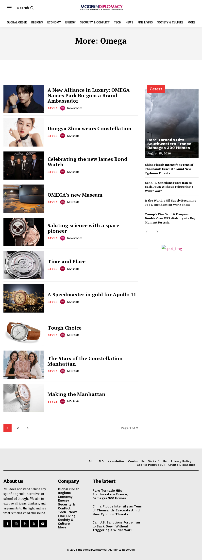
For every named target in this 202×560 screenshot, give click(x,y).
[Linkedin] (25, 523)
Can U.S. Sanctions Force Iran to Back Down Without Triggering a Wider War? (169, 187)
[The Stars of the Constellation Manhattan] (23, 365)
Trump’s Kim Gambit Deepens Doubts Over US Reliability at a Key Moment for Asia (170, 218)
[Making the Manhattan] (23, 398)
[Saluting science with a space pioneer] (23, 232)
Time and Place (66, 261)
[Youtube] (43, 523)
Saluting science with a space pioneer (83, 228)
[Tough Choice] (23, 331)
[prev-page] (148, 232)
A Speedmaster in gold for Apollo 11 (92, 294)
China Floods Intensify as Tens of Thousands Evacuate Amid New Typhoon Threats (169, 169)
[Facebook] (7, 523)
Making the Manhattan (76, 394)
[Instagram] (16, 523)
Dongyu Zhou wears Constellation (90, 128)
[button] (26, 8)
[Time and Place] (23, 265)
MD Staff (73, 135)
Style (52, 108)
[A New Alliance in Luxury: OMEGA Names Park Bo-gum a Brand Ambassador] (23, 99)
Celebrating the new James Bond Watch (87, 162)
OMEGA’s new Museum (75, 194)
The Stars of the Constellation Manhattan (85, 361)
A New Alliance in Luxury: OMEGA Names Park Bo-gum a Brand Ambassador (89, 95)
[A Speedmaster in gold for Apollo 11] (23, 298)
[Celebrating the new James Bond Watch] (23, 165)
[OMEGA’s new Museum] (23, 199)
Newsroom (74, 108)
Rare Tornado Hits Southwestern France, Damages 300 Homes (169, 143)
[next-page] (28, 428)
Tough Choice (65, 327)
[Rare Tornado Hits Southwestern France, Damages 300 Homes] (172, 123)
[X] (34, 523)
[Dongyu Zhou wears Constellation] (23, 132)
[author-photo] (63, 108)
